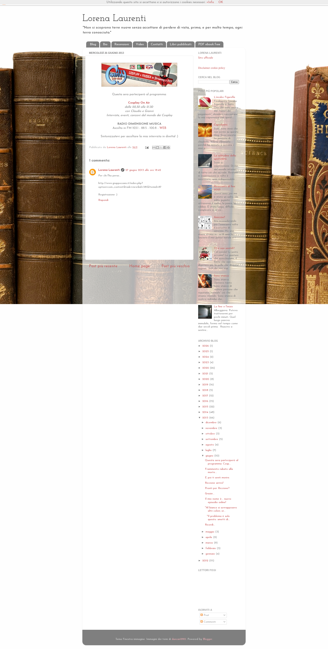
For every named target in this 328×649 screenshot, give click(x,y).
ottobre (211, 433)
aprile (209, 537)
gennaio (211, 553)
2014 (205, 412)
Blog (93, 44)
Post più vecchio (176, 266)
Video (140, 44)
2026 (206, 346)
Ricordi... (210, 524)
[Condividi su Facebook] (165, 147)
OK (220, 2)
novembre (212, 428)
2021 (205, 373)
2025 (206, 351)
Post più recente (103, 266)
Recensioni (121, 44)
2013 (205, 417)
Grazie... (209, 493)
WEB (162, 128)
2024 (206, 357)
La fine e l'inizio (223, 306)
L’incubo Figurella (224, 97)
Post (206, 615)
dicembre (212, 422)
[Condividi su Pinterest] (168, 147)
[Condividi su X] (161, 147)
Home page (139, 266)
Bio (105, 44)
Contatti (157, 44)
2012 (205, 560)
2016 (205, 401)
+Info (210, 2)
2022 (206, 368)
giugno (210, 455)
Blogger (207, 639)
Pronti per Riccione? (217, 488)
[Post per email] (147, 147)
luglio (209, 450)
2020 (206, 379)
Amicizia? (219, 217)
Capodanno (221, 124)
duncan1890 (179, 639)
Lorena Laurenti (114, 18)
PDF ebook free (209, 44)
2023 (206, 362)
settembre (212, 439)
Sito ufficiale (205, 57)
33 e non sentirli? (224, 248)
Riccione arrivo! (214, 483)
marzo (210, 542)
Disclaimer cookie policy (211, 68)
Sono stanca (221, 275)
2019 (205, 384)
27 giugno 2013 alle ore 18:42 (143, 170)
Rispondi (103, 200)
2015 (205, 406)
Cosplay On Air (139, 102)
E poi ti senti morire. (217, 477)
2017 (205, 395)
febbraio (211, 548)
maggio (210, 531)
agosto (210, 444)
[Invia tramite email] (154, 147)
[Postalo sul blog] (157, 147)
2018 (205, 390)
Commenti (209, 621)
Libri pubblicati (180, 44)
